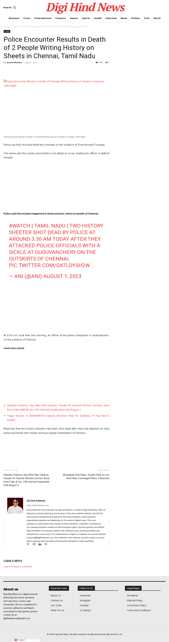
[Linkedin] (41, 544)
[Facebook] (7, 70)
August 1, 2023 (62, 276)
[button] (10, 7)
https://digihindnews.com (38, 505)
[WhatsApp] (29, 70)
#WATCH (19, 226)
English (21, 640)
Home (6, 26)
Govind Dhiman (14, 62)
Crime (15, 26)
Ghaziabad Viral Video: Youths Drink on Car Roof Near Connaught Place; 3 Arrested (86, 476)
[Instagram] (35, 544)
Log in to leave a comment (18, 566)
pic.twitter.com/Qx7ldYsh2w (49, 265)
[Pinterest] (22, 70)
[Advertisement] (56, 187)
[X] (14, 70)
